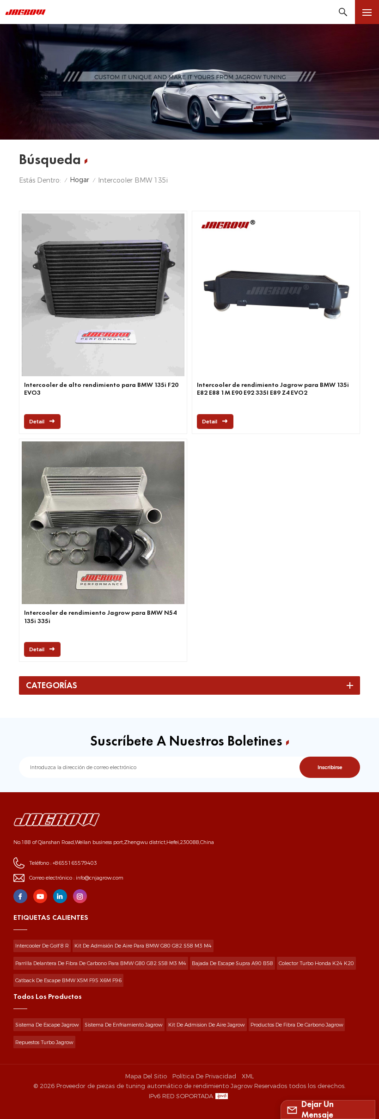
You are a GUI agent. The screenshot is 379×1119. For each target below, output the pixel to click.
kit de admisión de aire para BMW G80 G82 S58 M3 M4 (143, 945)
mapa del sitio (146, 1076)
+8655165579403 (75, 863)
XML (248, 1076)
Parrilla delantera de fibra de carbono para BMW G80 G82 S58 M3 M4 (100, 963)
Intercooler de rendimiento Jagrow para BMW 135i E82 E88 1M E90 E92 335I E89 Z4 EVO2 (273, 389)
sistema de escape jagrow (47, 1024)
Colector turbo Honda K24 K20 (316, 963)
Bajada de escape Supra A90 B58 (232, 963)
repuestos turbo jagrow (44, 1042)
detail (36, 421)
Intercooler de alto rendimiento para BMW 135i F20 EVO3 (101, 389)
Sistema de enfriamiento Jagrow (124, 1024)
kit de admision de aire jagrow (206, 1024)
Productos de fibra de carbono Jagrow (297, 1024)
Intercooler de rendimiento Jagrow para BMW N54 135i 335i (100, 616)
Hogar (79, 180)
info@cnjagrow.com (99, 877)
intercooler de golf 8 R (42, 945)
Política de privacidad (204, 1076)
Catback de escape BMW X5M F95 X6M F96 (68, 980)
